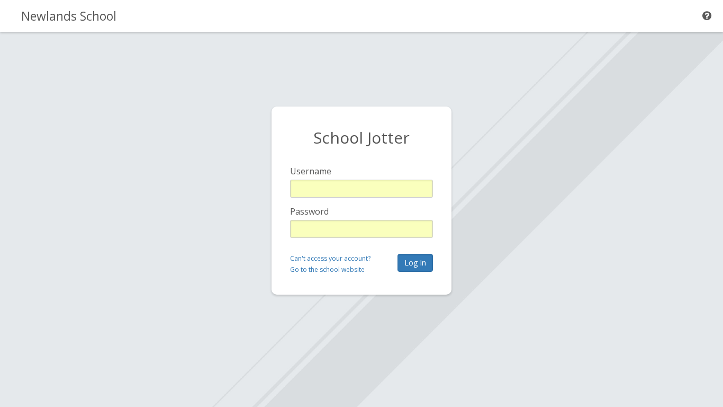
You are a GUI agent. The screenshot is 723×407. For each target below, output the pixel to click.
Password (309, 211)
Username (310, 171)
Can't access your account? (330, 258)
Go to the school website (327, 269)
